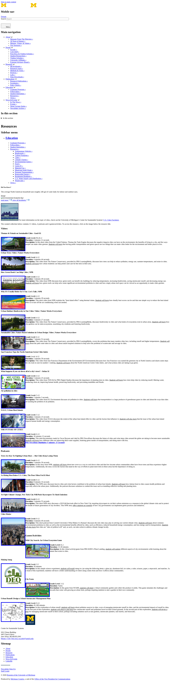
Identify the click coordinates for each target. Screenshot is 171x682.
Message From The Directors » (21, 39)
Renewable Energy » (22, 174)
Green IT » (19, 166)
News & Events (11, 100)
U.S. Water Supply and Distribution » (28, 179)
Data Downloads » (17, 77)
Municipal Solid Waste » (24, 170)
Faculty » (13, 50)
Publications (10, 79)
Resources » (14, 96)
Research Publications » (19, 81)
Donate (3, 17)
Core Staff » (14, 52)
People (8, 47)
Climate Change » (21, 160)
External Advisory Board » (20, 62)
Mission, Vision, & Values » (20, 43)
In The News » (15, 102)
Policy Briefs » (15, 85)
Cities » (17, 158)
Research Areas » (16, 68)
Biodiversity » (20, 153)
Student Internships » (18, 94)
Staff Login (5, 671)
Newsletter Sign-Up (8, 669)
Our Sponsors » (16, 45)
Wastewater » (20, 181)
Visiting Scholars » (17, 58)
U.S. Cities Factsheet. (111, 220)
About (8, 37)
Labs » (12, 75)
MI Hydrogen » (16, 66)
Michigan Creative (17, 679)
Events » (13, 104)
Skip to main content (8, 2)
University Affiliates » (18, 60)
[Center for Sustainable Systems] (44, 7)
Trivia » (13, 98)
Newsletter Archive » (18, 108)
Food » (17, 164)
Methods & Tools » (17, 71)
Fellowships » (15, 92)
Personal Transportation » (24, 172)
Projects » (13, 73)
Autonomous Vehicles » (23, 151)
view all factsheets (19, 200)
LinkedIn (9, 661)
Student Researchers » (18, 56)
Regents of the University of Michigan (21, 675)
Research (9, 64)
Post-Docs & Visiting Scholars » (22, 54)
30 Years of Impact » (17, 41)
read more (5, 200)
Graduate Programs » (18, 89)
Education (9, 87)
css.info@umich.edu (26, 639)
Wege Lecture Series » (18, 106)
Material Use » (20, 168)
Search (3, 19)
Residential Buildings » (23, 176)
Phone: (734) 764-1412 (9, 639)
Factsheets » (14, 83)
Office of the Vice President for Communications (52, 679)
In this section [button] (8, 118)
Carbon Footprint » (22, 155)
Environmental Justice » (23, 162)
